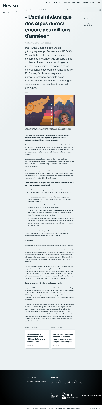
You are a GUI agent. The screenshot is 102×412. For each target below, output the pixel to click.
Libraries (85, 2)
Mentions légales (60, 408)
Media (78, 2)
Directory (66, 2)
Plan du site (43, 408)
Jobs (73, 2)
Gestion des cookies (73, 408)
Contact (92, 2)
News (32, 10)
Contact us (33, 377)
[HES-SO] (10, 7)
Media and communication (38, 381)
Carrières (35, 408)
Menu (5, 12)
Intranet (51, 408)
